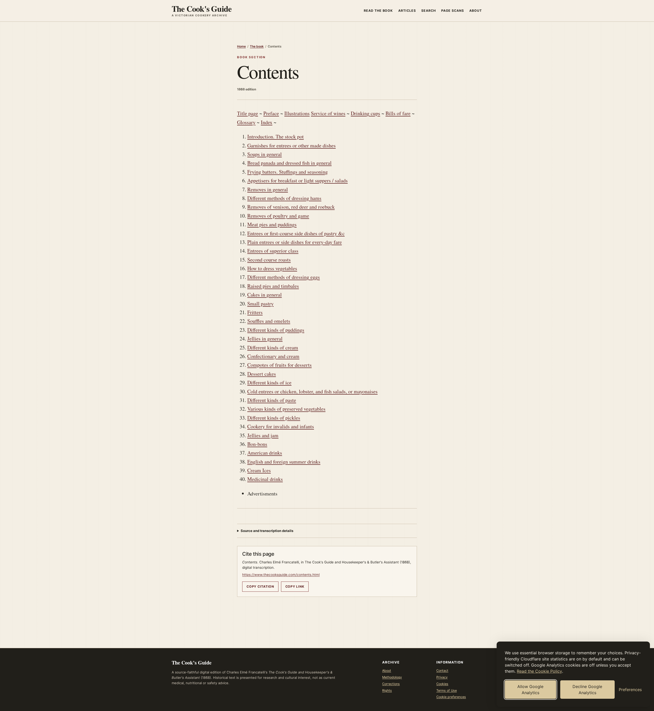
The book (257, 46)
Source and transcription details (267, 531)
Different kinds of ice (269, 382)
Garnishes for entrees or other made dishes (291, 145)
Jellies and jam (262, 435)
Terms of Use (446, 690)
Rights (387, 690)
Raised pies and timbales (273, 285)
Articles (407, 11)
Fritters (255, 312)
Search (428, 11)
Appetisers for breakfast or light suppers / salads (297, 180)
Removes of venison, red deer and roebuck (291, 206)
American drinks (264, 452)
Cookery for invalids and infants (280, 426)
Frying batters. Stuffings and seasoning (287, 171)
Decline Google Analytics (587, 689)
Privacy (442, 677)
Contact (442, 670)
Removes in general (267, 189)
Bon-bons (257, 444)
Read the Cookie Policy (539, 671)
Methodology (392, 677)
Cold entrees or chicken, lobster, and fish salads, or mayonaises (312, 391)
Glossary (246, 122)
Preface (271, 113)
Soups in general (264, 154)
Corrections (391, 684)
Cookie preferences (451, 697)
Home (241, 46)
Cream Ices (259, 470)
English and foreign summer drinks (283, 461)
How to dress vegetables (272, 268)
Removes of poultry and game (278, 215)
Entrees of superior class (272, 250)
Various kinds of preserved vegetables (286, 408)
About (475, 11)
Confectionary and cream (273, 356)
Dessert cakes (261, 373)
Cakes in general (264, 294)
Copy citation (260, 586)
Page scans (452, 11)
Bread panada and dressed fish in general (289, 162)
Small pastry (260, 303)
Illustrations (297, 113)
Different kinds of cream (272, 347)
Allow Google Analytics (530, 689)
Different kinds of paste (271, 400)
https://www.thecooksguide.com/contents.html (281, 575)
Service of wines (328, 113)
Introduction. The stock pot (275, 136)
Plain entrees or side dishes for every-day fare (294, 242)
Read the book (378, 11)
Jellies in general (265, 338)
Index (266, 122)
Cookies (442, 684)
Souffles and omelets (268, 320)
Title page (247, 113)
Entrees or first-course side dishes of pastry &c (296, 233)
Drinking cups (365, 113)
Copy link (295, 586)
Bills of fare (398, 113)
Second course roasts (269, 259)
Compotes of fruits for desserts (279, 364)
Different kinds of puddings (275, 329)
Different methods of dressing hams (284, 198)
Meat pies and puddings (272, 224)
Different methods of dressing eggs (283, 277)
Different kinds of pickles (273, 417)
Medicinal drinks (265, 479)
